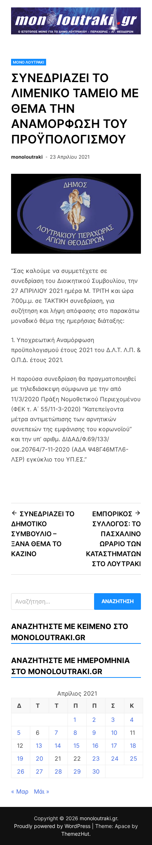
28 (58, 771)
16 (95, 745)
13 (39, 745)
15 (76, 745)
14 (58, 745)
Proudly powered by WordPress (53, 826)
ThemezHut (75, 834)
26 (20, 771)
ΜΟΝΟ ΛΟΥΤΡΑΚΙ (28, 62)
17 (114, 745)
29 (77, 771)
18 (133, 745)
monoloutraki (27, 157)
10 (114, 732)
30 (96, 771)
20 (39, 758)
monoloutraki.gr (98, 818)
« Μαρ (19, 791)
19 (20, 758)
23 (96, 758)
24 (114, 758)
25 (133, 758)
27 (39, 771)
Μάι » (41, 791)
